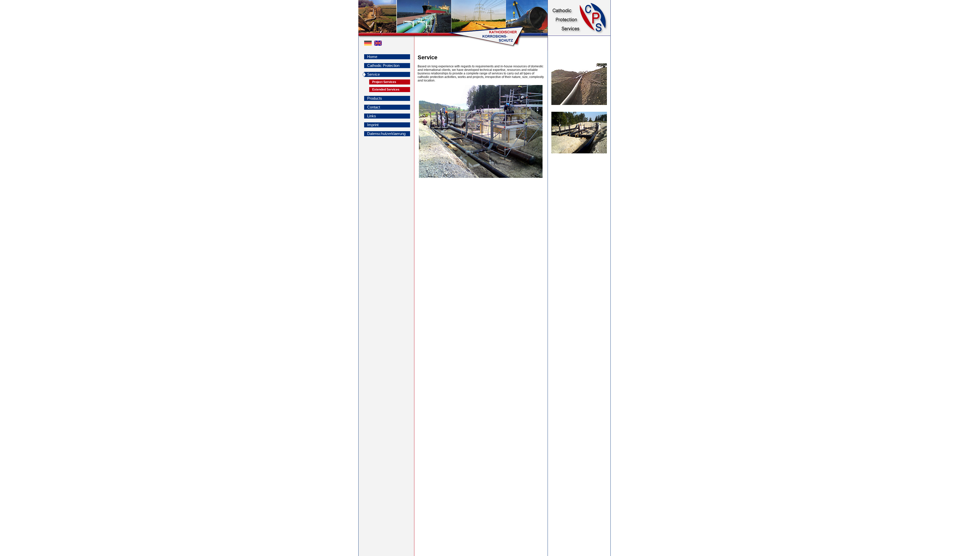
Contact (373, 107)
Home (372, 56)
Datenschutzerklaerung (386, 133)
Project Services (384, 82)
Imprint (373, 125)
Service (373, 74)
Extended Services (385, 89)
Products (374, 98)
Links (371, 116)
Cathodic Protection (383, 65)
